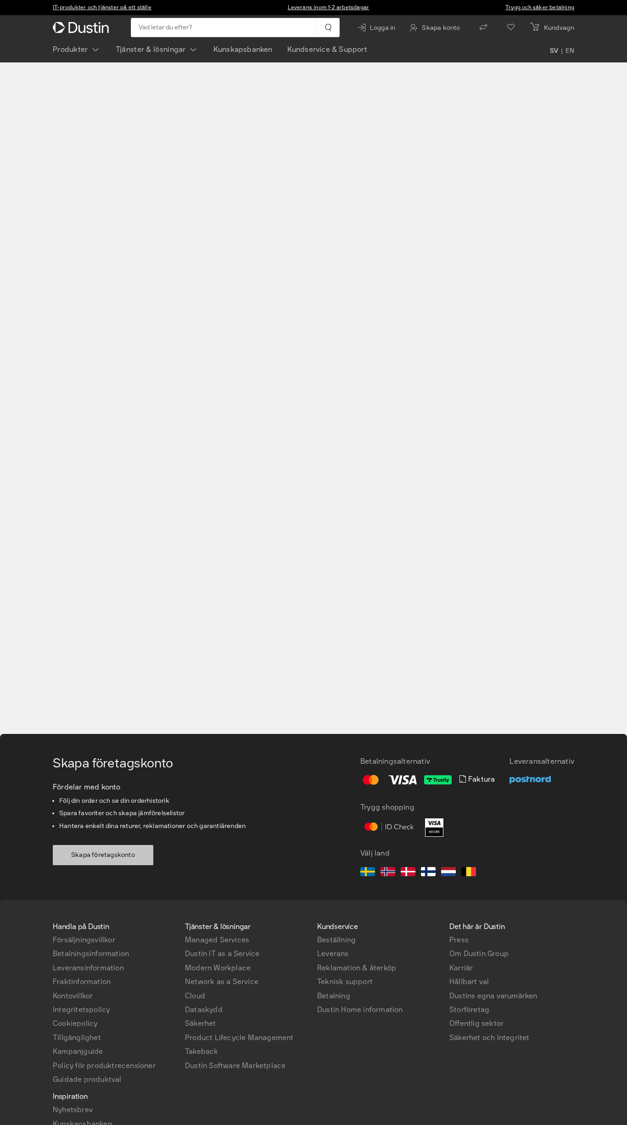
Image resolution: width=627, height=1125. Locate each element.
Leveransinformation (88, 967)
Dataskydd (204, 1009)
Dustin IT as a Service (222, 953)
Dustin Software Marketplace (235, 1065)
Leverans (333, 953)
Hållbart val (469, 981)
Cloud (195, 995)
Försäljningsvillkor (84, 939)
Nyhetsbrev (73, 1109)
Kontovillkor (73, 995)
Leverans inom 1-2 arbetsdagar (328, 7)
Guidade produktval (87, 1079)
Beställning (336, 939)
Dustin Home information (360, 1009)
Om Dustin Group (479, 953)
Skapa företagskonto (103, 855)
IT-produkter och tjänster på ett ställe (102, 7)
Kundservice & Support (327, 49)
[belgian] (468, 873)
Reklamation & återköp (356, 967)
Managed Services (217, 939)
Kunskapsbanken (243, 49)
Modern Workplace (218, 967)
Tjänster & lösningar (151, 49)
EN (569, 51)
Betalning (333, 995)
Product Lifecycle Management (239, 1037)
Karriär (461, 967)
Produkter (70, 49)
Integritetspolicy (81, 1009)
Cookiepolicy (75, 1023)
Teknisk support (345, 981)
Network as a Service (221, 981)
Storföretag (469, 1009)
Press (459, 939)
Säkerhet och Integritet (489, 1037)
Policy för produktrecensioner (104, 1065)
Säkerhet (200, 1023)
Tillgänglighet (77, 1037)
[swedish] (367, 873)
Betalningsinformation (91, 953)
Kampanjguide (78, 1051)
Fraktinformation (82, 981)
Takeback (201, 1051)
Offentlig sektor (476, 1023)
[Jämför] (483, 27)
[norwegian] (388, 873)
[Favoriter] (511, 27)
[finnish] (428, 873)
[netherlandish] (448, 873)
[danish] (408, 873)
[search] (328, 27)
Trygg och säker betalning (539, 7)
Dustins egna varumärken (493, 995)
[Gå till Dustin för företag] (82, 27)
